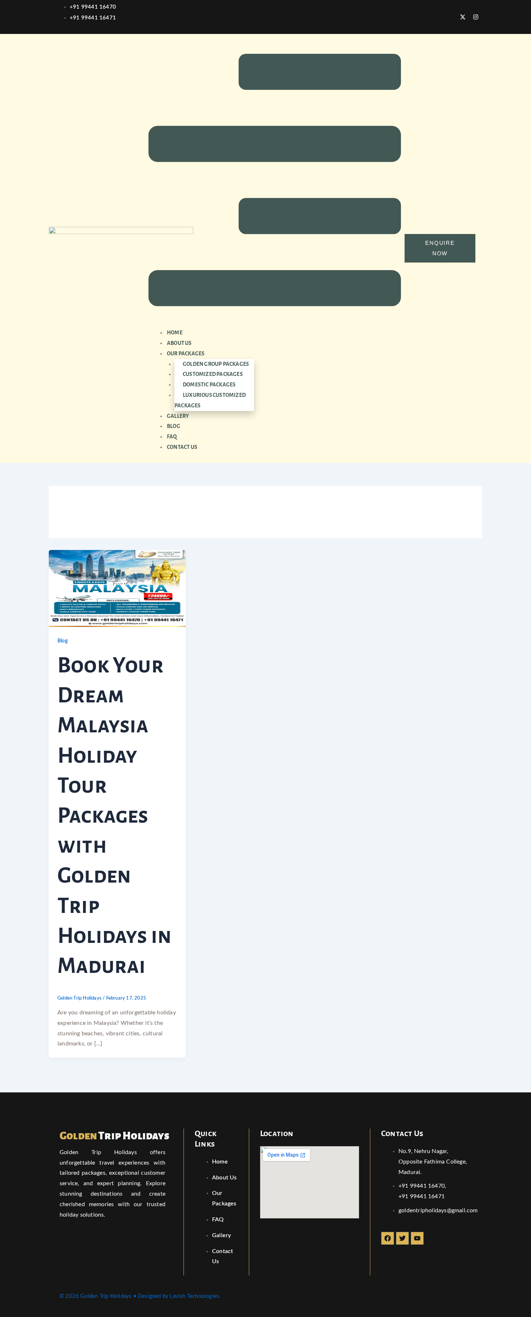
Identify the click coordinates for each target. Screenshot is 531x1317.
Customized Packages (213, 374)
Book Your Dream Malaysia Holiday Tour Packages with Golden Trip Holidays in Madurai (114, 816)
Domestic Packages (209, 384)
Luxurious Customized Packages (210, 400)
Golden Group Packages (216, 364)
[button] (274, 182)
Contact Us (182, 447)
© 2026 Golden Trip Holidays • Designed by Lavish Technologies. (140, 1296)
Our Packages (185, 353)
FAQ (172, 436)
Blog (173, 426)
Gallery (178, 416)
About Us (179, 343)
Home (174, 332)
